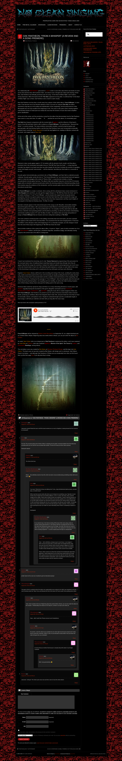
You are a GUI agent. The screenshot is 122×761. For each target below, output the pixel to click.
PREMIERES (62, 25)
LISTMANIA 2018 (89, 126)
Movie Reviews (89, 182)
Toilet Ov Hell (88, 272)
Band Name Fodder (90, 93)
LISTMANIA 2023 (89, 136)
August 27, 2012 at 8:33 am (28, 424)
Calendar (87, 97)
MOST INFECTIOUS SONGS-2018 (93, 166)
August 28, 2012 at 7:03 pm (36, 614)
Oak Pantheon (76, 415)
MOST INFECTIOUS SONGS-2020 (93, 170)
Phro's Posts (88, 186)
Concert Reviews (89, 99)
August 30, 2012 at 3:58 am (28, 675)
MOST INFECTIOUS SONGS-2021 (93, 172)
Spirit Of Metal (88, 266)
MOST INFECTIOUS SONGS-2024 (93, 178)
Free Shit (87, 107)
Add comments (75, 40)
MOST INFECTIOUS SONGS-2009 (93, 148)
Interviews (87, 108)
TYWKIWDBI (88, 276)
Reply (76, 433)
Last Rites (87, 256)
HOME (19, 25)
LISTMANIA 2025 (89, 140)
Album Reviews (28, 40)
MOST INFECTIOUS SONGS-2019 (93, 168)
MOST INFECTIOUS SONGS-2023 (93, 176)
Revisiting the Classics (90, 196)
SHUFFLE (87, 202)
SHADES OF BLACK (90, 198)
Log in (86, 75)
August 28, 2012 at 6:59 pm (32, 600)
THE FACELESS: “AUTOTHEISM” (27, 29)
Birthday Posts (88, 95)
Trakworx (30, 343)
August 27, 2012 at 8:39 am (28, 439)
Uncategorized (88, 214)
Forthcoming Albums (90, 105)
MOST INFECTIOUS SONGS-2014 (93, 158)
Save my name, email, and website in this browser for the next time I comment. (36, 732)
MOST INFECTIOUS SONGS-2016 (93, 162)
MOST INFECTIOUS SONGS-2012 (93, 154)
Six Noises (88, 264)
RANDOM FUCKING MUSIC (92, 190)
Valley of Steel (88, 278)
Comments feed (89, 79)
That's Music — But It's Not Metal (93, 208)
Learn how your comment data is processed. (47, 743)
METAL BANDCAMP (90, 258)
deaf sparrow (88, 242)
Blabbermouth (88, 236)
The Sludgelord (89, 270)
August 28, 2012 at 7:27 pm (36, 628)
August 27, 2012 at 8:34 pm (41, 519)
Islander (26, 415)
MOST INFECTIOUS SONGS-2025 (93, 180)
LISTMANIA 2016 (89, 122)
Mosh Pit (87, 146)
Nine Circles (88, 262)
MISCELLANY (88, 144)
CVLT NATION (88, 240)
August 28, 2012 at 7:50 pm (41, 643)
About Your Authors (89, 89)
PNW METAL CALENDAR (29, 25)
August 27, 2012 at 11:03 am (28, 571)
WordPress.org (89, 81)
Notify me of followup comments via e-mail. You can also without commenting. (54, 735)
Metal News (88, 142)
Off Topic (87, 184)
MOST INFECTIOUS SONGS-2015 (93, 160)
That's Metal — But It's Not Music (93, 206)
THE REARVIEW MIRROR (91, 210)
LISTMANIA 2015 (89, 120)
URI (24, 726)
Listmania (87, 113)
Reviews (87, 192)
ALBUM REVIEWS (52, 25)
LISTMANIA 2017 (89, 124)
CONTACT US (78, 25)
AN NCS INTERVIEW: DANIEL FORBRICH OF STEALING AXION (63, 29)
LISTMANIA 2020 (89, 130)
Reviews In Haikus (89, 194)
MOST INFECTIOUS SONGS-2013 (93, 156)
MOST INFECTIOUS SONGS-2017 (93, 164)
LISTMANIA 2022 (89, 134)
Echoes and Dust (89, 246)
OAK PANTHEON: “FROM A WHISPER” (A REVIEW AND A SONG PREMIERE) (50, 37)
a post (47, 90)
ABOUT (70, 25)
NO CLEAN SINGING (27, 753)
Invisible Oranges (89, 252)
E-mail (23, 721)
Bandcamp (88, 234)
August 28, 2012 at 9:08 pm (45, 658)
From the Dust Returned (91, 248)
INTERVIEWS (42, 25)
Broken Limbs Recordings (45, 333)
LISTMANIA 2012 (89, 115)
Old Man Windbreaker (32, 469)
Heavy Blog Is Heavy (90, 250)
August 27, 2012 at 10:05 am (33, 471)
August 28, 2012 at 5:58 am (45, 538)
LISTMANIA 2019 (89, 128)
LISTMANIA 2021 (89, 132)
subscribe (62, 735)
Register (87, 73)
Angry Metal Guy (89, 232)
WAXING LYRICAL (89, 216)
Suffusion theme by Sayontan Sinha (97, 753)
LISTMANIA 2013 (89, 116)
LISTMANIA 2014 (89, 118)
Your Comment (24, 694)
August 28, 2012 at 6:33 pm (28, 585)
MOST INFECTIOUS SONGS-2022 (93, 174)
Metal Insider (88, 260)
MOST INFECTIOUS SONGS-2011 (93, 152)
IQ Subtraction (88, 110)
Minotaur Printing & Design (55, 349)
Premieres (34, 40)
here (32, 355)
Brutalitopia (88, 238)
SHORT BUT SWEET (90, 200)
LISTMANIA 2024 (89, 138)
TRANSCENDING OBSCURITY (93, 274)
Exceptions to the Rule (90, 101)
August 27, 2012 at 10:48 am (37, 485)
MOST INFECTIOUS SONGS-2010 (93, 150)
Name (23, 717)
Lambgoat (87, 254)
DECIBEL (87, 244)
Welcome (87, 218)
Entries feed (88, 77)
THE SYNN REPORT (90, 212)
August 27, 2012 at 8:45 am (32, 457)
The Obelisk (88, 268)
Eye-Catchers (88, 103)
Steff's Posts (88, 204)
